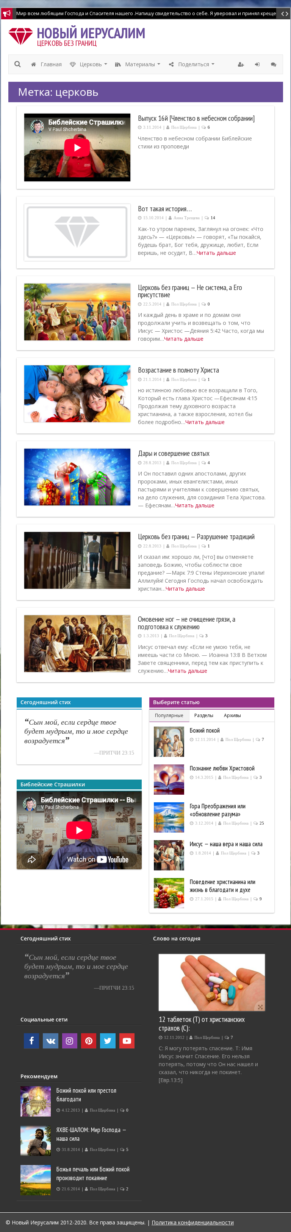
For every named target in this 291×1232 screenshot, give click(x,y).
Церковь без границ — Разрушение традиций (196, 536)
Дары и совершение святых (174, 453)
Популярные (169, 715)
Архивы (232, 715)
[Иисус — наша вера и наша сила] (170, 855)
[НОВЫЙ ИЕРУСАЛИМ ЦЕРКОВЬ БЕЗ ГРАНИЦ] (22, 34)
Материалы (143, 66)
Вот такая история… (165, 208)
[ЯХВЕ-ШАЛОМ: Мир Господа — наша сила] (36, 1141)
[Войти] (258, 64)
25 (262, 823)
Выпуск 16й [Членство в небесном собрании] (196, 118)
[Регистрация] (242, 64)
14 (213, 218)
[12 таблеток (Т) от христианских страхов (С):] (212, 982)
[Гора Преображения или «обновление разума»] (170, 817)
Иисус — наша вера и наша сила (226, 844)
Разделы (203, 715)
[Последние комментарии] (274, 64)
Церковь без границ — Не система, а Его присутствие (190, 291)
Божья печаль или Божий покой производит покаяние (93, 1173)
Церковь (93, 66)
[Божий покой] (170, 742)
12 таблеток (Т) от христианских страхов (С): (202, 1023)
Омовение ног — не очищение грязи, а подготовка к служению (186, 622)
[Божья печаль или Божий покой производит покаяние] (36, 1180)
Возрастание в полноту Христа (178, 370)
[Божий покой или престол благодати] (36, 1101)
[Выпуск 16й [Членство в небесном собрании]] (77, 147)
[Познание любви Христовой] (170, 779)
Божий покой (205, 730)
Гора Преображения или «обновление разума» (218, 810)
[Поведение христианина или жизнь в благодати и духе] (170, 893)
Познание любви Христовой (222, 768)
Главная (50, 64)
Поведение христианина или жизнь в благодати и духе (222, 886)
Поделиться (196, 66)
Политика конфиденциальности (193, 1222)
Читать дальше (216, 252)
